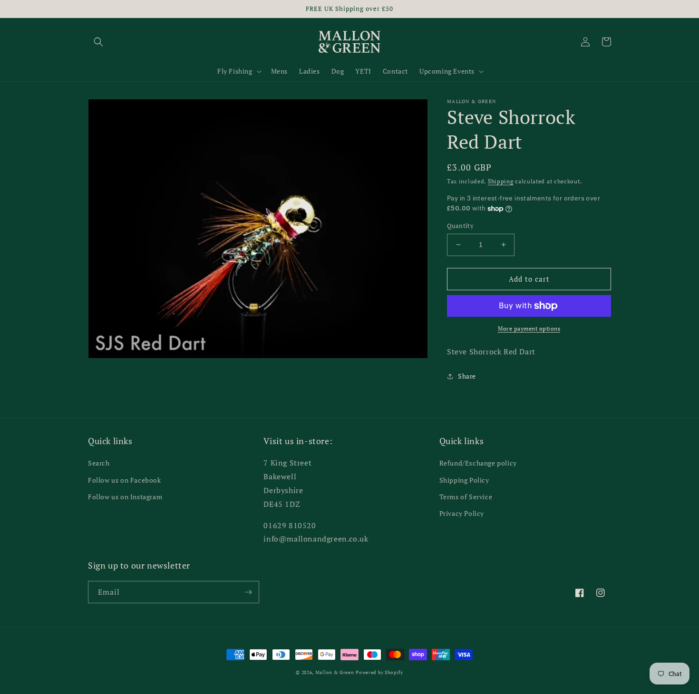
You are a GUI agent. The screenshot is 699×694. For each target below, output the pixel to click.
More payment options (529, 328)
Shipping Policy (464, 480)
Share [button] (467, 375)
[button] (98, 41)
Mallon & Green (334, 672)
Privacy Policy (461, 513)
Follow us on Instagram (125, 496)
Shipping (501, 181)
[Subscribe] (248, 592)
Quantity (460, 225)
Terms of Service (466, 496)
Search (99, 462)
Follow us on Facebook (124, 480)
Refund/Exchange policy (478, 462)
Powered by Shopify (379, 672)
